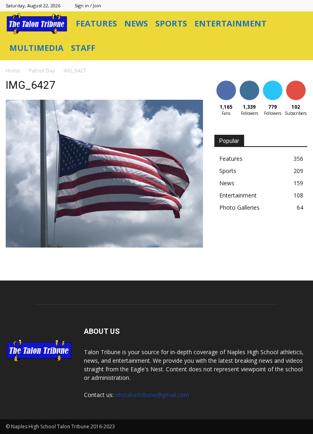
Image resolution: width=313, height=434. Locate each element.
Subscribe (296, 82)
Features (96, 23)
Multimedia (36, 47)
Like (226, 82)
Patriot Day (42, 70)
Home (13, 70)
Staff (83, 47)
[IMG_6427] (104, 245)
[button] (297, 24)
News (136, 23)
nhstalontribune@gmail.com (152, 395)
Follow (249, 82)
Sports (171, 23)
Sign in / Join (88, 5)
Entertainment (230, 23)
